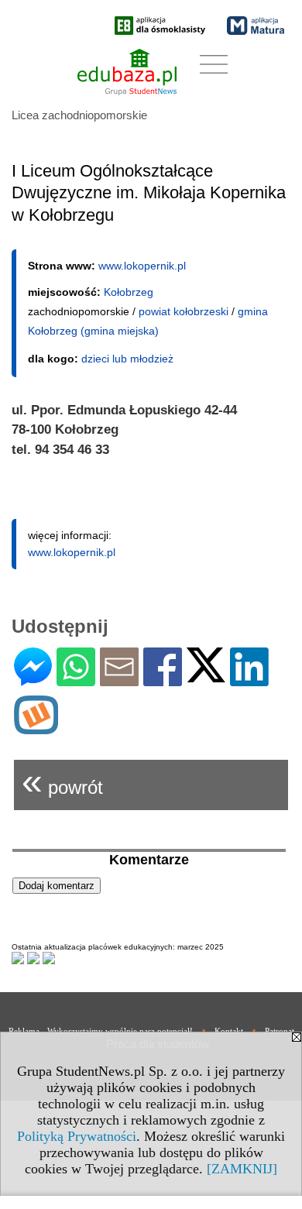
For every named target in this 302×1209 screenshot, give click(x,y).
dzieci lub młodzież (127, 358)
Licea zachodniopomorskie (79, 115)
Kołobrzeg (128, 292)
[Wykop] (36, 727)
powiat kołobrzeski (183, 311)
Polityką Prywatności (76, 1136)
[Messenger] (33, 679)
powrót (62, 781)
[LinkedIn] (249, 679)
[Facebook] (162, 679)
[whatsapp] (76, 679)
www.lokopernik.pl (142, 265)
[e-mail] (119, 679)
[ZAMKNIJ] (242, 1168)
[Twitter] (206, 675)
